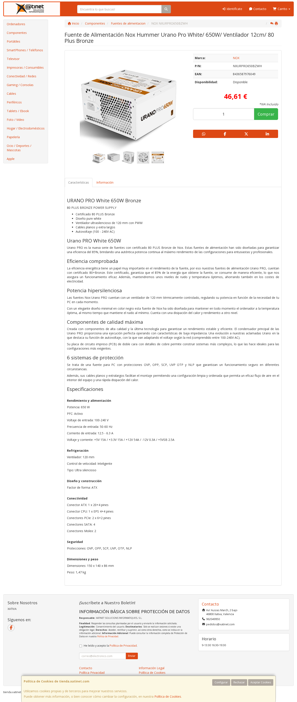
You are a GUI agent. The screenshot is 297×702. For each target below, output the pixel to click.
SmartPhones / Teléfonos (25, 50)
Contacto (259, 9)
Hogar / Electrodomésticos (26, 128)
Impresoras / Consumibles (25, 67)
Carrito (282, 9)
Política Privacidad (92, 672)
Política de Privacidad (107, 636)
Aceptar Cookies (260, 682)
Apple (11, 159)
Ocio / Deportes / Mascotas (19, 148)
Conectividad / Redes (21, 76)
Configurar (221, 682)
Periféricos (14, 102)
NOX (236, 58)
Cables (11, 93)
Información (104, 182)
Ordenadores (16, 24)
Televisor (13, 59)
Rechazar (239, 682)
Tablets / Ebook (18, 111)
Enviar (131, 656)
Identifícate (234, 9)
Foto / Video (15, 120)
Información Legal (151, 668)
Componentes (17, 33)
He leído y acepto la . (110, 645)
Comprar (266, 114)
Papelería (13, 137)
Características (78, 182)
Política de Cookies (167, 696)
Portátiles (13, 41)
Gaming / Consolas (20, 85)
